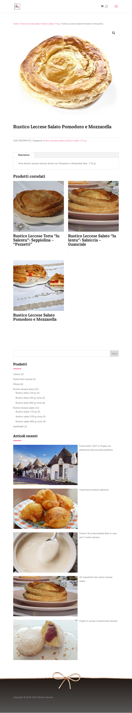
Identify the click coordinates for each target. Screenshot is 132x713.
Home (16, 23)
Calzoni (16, 374)
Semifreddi (18, 426)
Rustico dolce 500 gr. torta (29, 397)
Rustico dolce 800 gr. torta (29, 402)
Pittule (16, 384)
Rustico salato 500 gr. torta (29, 416)
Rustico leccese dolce (23, 389)
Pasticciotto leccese (22, 379)
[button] (114, 33)
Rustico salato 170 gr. (51, 23)
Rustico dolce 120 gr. (26, 392)
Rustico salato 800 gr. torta (29, 421)
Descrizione (23, 154)
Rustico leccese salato (30, 23)
